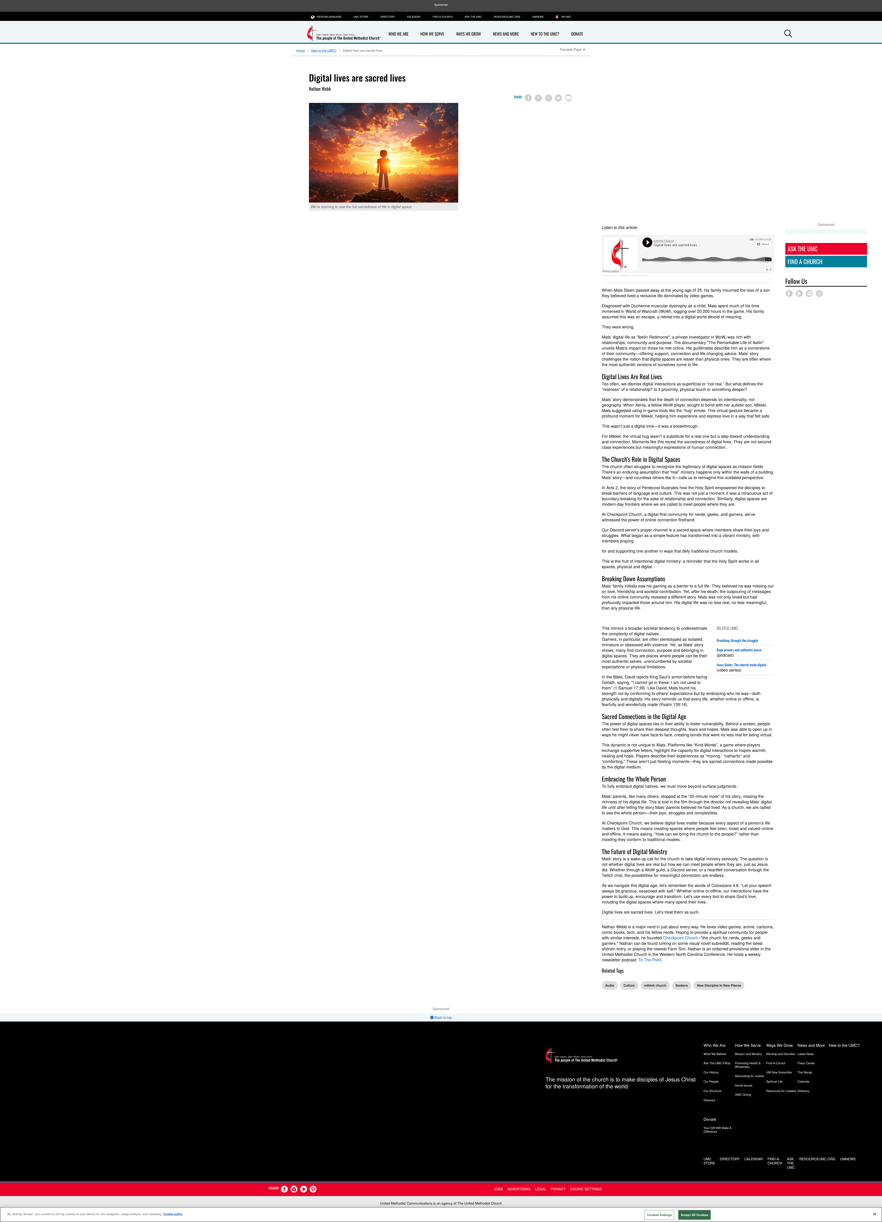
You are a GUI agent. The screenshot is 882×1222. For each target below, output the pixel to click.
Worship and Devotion (780, 1054)
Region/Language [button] (329, 17)
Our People (711, 1081)
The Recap (804, 1072)
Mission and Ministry (748, 1054)
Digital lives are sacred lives (634, 275)
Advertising (519, 1189)
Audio (609, 985)
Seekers (682, 985)
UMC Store (360, 17)
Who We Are (398, 34)
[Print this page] (558, 98)
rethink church (655, 985)
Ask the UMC (473, 17)
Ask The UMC (802, 248)
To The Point (650, 960)
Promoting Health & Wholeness (747, 1065)
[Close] (875, 1214)
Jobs (498, 1189)
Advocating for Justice (749, 1076)
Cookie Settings (586, 1189)
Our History (711, 1072)
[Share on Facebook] (528, 97)
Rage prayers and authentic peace (739, 650)
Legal (540, 1189)
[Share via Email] (568, 97)
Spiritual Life (774, 1081)
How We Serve (432, 34)
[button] (788, 34)
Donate (577, 34)
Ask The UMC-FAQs (717, 1063)
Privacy (558, 1189)
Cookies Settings (659, 1215)
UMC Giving (743, 1094)
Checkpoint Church (680, 938)
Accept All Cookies (694, 1215)
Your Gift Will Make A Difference (718, 1130)
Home (300, 50)
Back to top (443, 1017)
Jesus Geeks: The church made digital (741, 665)
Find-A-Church (442, 17)
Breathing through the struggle (737, 640)
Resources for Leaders (781, 1091)
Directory (387, 17)
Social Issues (743, 1085)
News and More (506, 34)
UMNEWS (538, 17)
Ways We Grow (468, 34)
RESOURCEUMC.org (507, 17)
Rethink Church (610, 275)
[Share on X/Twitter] (538, 98)
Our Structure (712, 1091)
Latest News (805, 1054)
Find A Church (805, 261)
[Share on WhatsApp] (548, 98)
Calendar (414, 17)
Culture (629, 985)
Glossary (709, 1100)
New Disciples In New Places (719, 985)
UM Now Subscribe (779, 1072)
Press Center (806, 1063)
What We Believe (715, 1054)
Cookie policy (173, 1214)
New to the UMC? (545, 34)
